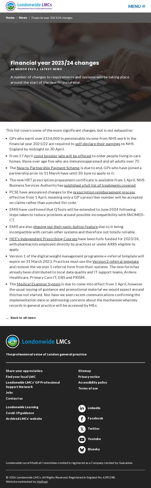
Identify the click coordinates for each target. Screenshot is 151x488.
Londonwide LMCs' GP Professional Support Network (33, 384)
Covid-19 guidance (20, 413)
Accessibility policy (92, 382)
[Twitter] (82, 429)
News (23, 17)
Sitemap (84, 371)
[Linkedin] (82, 408)
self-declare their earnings (97, 143)
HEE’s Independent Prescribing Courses (43, 238)
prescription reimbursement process (104, 192)
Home (10, 17)
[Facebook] (82, 419)
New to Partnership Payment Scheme (48, 167)
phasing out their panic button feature (65, 226)
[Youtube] (82, 439)
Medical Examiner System (38, 284)
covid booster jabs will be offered (62, 156)
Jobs (9, 392)
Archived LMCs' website (24, 419)
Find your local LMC (21, 377)
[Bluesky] (82, 449)
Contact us (14, 398)
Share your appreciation (24, 371)
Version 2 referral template (115, 261)
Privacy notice (89, 377)
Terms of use (88, 388)
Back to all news (23, 318)
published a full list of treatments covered (100, 185)
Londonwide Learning (22, 407)
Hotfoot (42, 481)
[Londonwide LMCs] (29, 6)
